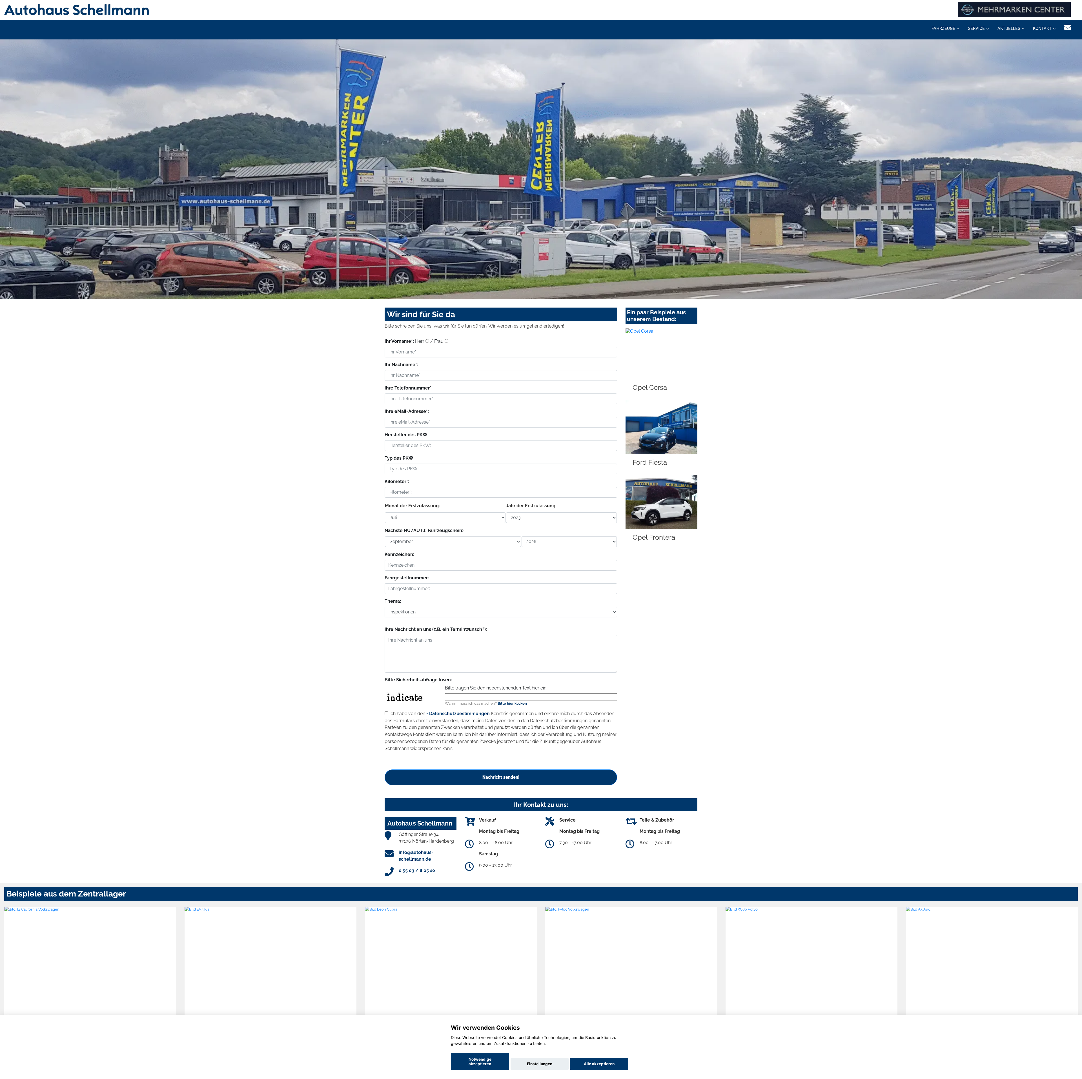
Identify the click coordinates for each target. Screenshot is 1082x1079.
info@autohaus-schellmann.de (416, 856)
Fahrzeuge (943, 28)
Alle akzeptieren (599, 1064)
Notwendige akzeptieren (480, 1061)
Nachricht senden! (500, 777)
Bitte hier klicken (512, 703)
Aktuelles (1008, 28)
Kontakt (1042, 28)
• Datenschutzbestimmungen (458, 713)
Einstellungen (539, 1064)
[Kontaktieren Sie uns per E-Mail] (1067, 27)
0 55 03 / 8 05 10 (417, 870)
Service (976, 28)
